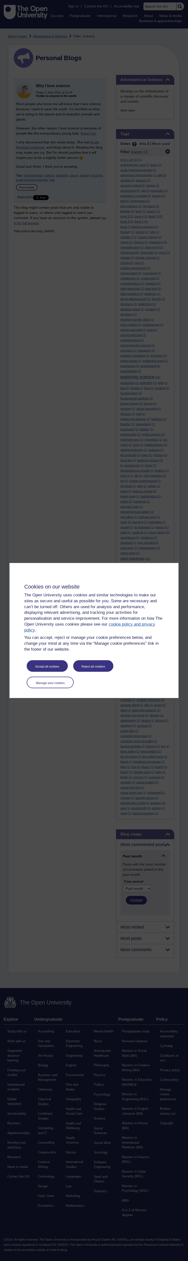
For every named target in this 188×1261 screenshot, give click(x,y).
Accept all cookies (47, 666)
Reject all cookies (93, 666)
